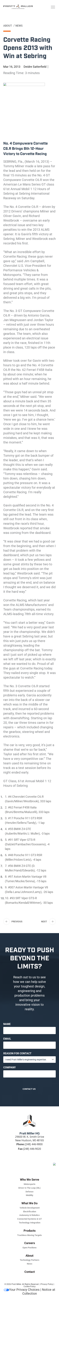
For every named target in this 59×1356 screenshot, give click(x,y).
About (7, 25)
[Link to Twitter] (29, 1161)
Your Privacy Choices (24, 1290)
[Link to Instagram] (35, 1161)
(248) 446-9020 (32, 1148)
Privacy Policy (47, 1284)
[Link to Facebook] (23, 1161)
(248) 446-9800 (34, 1144)
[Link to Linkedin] (17, 1161)
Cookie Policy (30, 1286)
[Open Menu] (53, 7)
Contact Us (29, 1089)
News (19, 25)
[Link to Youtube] (41, 1161)
